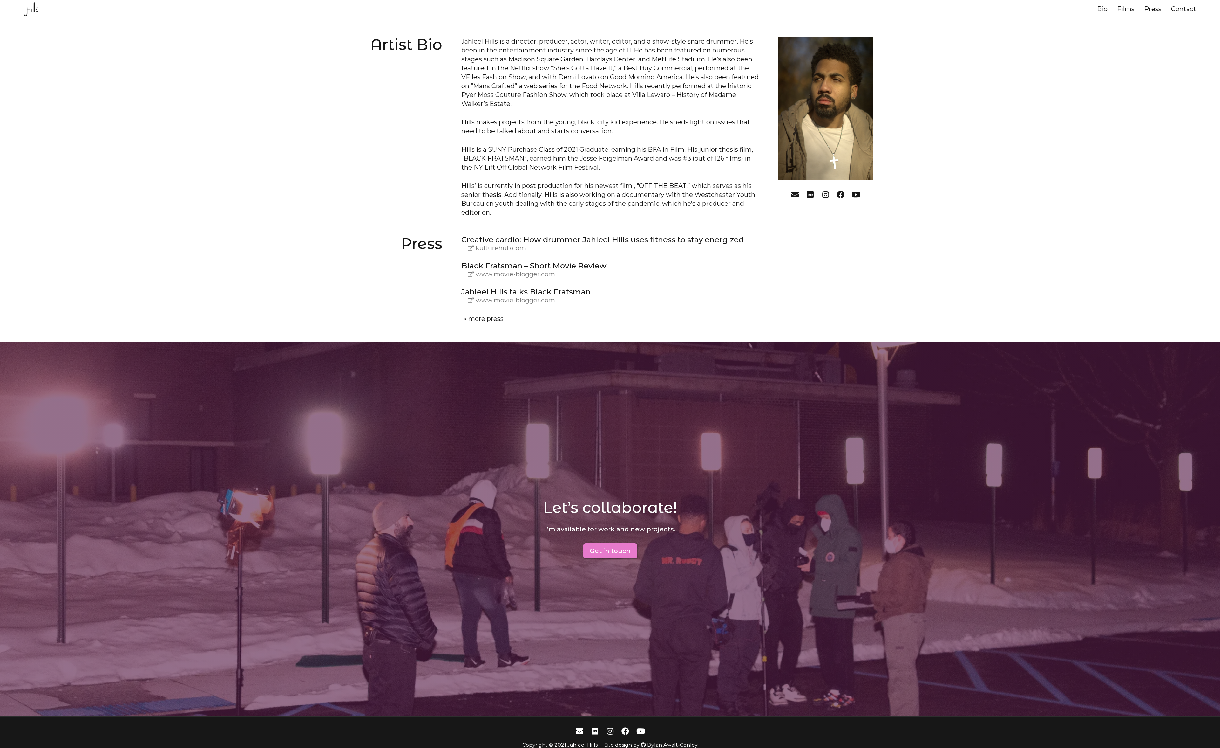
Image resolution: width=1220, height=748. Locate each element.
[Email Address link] (795, 195)
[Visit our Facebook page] (840, 195)
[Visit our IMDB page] (810, 195)
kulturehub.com (501, 248)
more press (486, 318)
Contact (1183, 9)
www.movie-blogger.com (515, 274)
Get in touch (610, 551)
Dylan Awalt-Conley (672, 745)
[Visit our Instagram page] (825, 195)
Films (1126, 9)
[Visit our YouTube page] (856, 195)
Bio (1102, 9)
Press (1153, 9)
